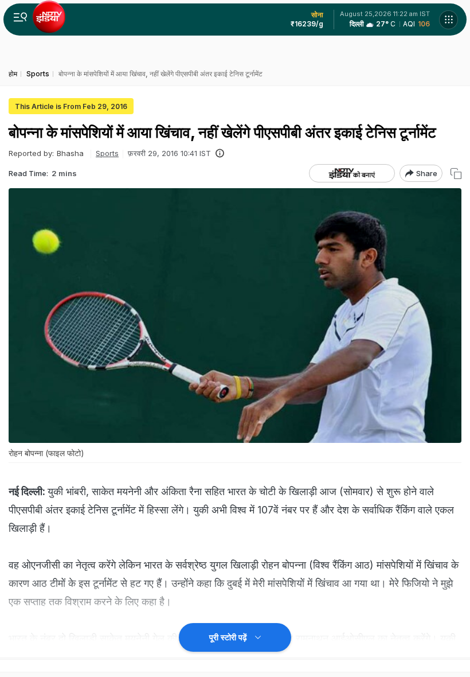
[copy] (456, 173)
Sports (107, 153)
